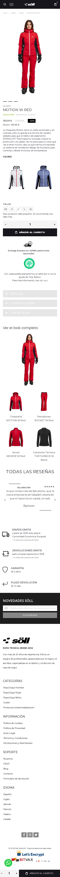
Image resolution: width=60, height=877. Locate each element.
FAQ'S (6, 763)
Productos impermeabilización (18, 707)
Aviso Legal (9, 733)
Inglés (6, 799)
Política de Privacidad (14, 728)
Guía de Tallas (20, 312)
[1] (5, 101)
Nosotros (8, 758)
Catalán (7, 819)
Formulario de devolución (16, 778)
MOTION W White (16, 176)
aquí (45, 280)
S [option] (12, 209)
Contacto (8, 773)
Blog (5, 768)
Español (7, 794)
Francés (7, 809)
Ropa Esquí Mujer (12, 692)
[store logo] (30, 4)
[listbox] (30, 209)
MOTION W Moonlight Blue (43, 176)
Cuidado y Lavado (22, 303)
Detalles (16, 293)
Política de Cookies (13, 723)
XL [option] (31, 209)
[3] (15, 101)
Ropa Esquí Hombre (13, 687)
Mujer (7, 106)
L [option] (24, 209)
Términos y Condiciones (15, 738)
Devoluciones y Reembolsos (17, 743)
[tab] (30, 293)
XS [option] (5, 209)
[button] (5, 500)
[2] (10, 101)
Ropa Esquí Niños (12, 697)
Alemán (7, 804)
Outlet (6, 702)
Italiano (7, 814)
